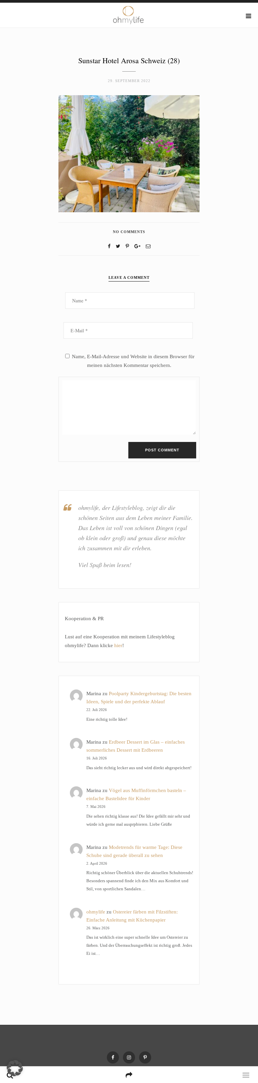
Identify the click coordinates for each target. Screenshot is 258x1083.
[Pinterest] (145, 1057)
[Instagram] (129, 1057)
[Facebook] (109, 246)
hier (118, 645)
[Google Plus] (137, 246)
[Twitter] (118, 246)
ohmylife (95, 911)
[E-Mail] (148, 246)
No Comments (129, 232)
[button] (15, 1068)
